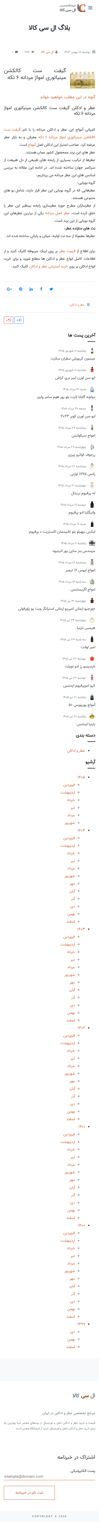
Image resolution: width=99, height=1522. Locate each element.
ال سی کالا (47, 52)
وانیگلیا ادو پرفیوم (82, 512)
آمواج (32, 145)
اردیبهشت (67, 792)
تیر (73, 808)
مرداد (71, 815)
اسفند (70, 922)
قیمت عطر (67, 251)
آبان (72, 891)
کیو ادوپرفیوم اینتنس (79, 686)
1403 (81, 929)
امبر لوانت (88, 647)
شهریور (69, 823)
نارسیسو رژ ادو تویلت (80, 666)
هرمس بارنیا (86, 628)
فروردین (69, 785)
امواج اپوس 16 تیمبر (80, 570)
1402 (81, 1028)
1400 (81, 1225)
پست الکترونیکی (83, 1471)
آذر (73, 899)
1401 (81, 1127)
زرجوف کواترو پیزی (81, 455)
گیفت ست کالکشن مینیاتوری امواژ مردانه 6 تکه (35, 74)
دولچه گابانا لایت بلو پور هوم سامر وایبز (66, 397)
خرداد (71, 800)
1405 (81, 777)
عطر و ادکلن (76, 751)
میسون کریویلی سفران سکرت (73, 358)
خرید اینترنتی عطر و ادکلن (48, 266)
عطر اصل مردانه (57, 213)
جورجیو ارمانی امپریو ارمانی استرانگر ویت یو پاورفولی (56, 609)
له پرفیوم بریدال (83, 493)
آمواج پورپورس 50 (82, 705)
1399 (81, 1324)
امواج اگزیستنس (83, 589)
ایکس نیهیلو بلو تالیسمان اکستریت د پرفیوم (62, 532)
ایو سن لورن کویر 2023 (78, 416)
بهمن (71, 914)
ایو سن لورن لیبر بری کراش (75, 378)
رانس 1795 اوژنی (82, 474)
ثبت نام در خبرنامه (29, 1493)
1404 (81, 830)
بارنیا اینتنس (86, 724)
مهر (72, 884)
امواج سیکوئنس (83, 435)
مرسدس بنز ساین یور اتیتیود (73, 551)
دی (72, 906)
